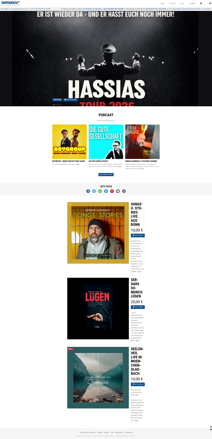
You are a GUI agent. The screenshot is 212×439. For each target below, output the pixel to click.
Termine (192, 3)
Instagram (35, 9)
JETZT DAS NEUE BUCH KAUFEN (59, 9)
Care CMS (103, 436)
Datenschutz (119, 432)
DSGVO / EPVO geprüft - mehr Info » (126, 436)
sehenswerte (154, 9)
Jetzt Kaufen (138, 235)
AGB (111, 432)
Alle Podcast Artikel (106, 174)
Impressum (129, 432)
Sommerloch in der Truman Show (102, 9)
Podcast (172, 3)
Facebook (44, 9)
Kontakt (99, 432)
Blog (182, 3)
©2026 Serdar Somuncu (87, 432)
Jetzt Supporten (71, 99)
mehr (139, 271)
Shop (162, 3)
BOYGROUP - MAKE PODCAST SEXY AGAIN (132, 9)
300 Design (88, 436)
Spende (106, 432)
